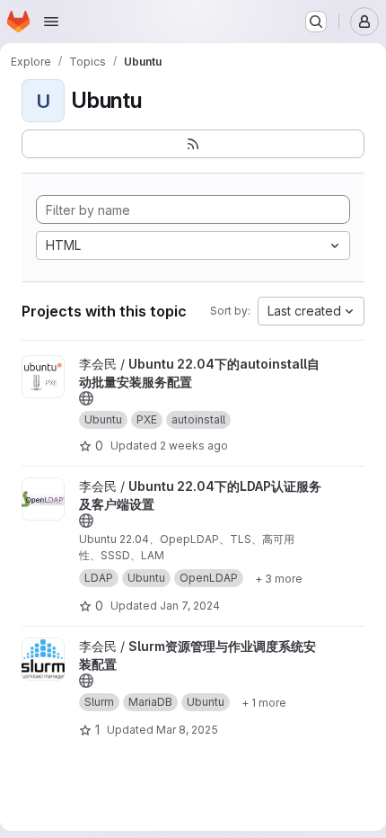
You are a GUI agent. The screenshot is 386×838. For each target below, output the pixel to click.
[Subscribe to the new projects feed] (193, 143)
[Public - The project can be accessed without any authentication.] (86, 398)
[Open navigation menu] (51, 21)
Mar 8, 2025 (187, 729)
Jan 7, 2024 (190, 605)
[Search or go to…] (316, 21)
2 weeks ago (194, 445)
